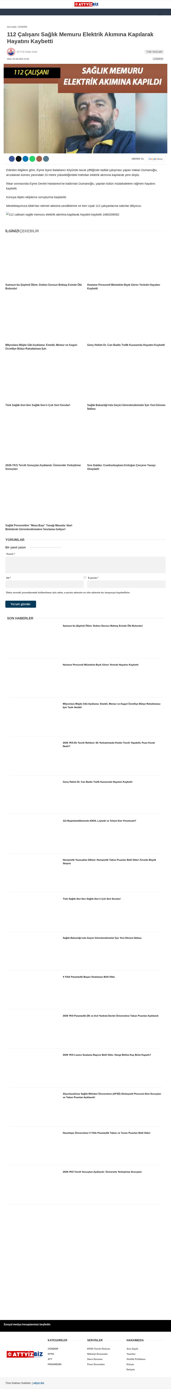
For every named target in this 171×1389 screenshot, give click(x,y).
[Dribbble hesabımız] (89, 1383)
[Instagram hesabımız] (45, 1383)
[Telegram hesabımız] (104, 1383)
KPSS (8, 48)
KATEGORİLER (13, 27)
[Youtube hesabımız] (60, 1383)
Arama (136, 16)
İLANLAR (9, 75)
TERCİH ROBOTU (14, 81)
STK (7, 68)
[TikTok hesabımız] (74, 1383)
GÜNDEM (10, 34)
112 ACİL (9, 41)
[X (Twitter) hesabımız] (30, 1383)
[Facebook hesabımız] (15, 1383)
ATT (7, 54)
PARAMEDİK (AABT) (15, 61)
